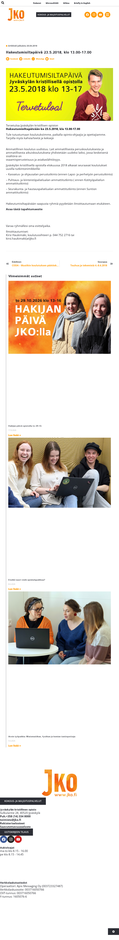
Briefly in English (82, 3)
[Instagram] (94, 15)
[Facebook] (87, 15)
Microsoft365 (52, 3)
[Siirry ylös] (113, 931)
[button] (107, 14)
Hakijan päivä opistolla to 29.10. (25, 426)
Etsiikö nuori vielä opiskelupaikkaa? (26, 580)
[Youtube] (100, 15)
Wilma (66, 3)
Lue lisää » (14, 435)
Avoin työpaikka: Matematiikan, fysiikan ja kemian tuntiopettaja (41, 736)
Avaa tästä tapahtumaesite (24, 209)
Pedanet (37, 3)
